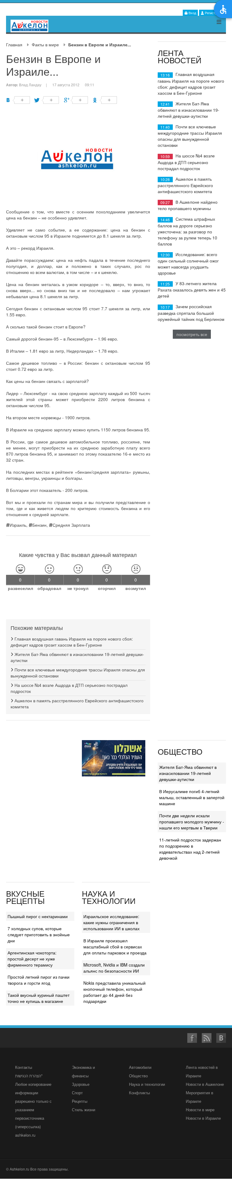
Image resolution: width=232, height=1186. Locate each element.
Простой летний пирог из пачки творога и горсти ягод (38, 980)
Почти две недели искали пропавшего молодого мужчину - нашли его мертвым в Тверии (191, 821)
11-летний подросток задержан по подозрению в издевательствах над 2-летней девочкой (190, 849)
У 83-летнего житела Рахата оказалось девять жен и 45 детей (192, 289)
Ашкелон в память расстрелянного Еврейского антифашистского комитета (185, 185)
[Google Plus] (76, 100)
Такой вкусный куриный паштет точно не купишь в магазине (38, 998)
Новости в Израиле (203, 1118)
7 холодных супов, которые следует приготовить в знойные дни (39, 934)
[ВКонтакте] (18, 100)
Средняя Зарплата (71, 525)
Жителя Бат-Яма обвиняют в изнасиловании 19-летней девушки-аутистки (188, 109)
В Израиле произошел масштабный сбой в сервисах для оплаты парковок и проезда (115, 946)
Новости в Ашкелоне (205, 1084)
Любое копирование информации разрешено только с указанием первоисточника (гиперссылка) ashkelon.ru (33, 1109)
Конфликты (139, 1092)
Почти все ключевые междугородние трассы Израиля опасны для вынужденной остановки (190, 136)
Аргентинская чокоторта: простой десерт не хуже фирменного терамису (32, 959)
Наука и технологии (147, 1084)
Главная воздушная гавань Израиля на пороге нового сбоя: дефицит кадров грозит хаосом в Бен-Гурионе (72, 642)
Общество (138, 1076)
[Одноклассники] (105, 100)
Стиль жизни (83, 1109)
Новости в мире (200, 1109)
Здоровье (80, 1084)
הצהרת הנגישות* (29, 1076)
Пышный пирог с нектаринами (38, 916)
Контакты (23, 1067)
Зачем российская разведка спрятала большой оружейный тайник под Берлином (191, 312)
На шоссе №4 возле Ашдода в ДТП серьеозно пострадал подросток (186, 162)
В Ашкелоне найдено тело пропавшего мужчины (188, 205)
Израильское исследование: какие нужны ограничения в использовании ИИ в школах (111, 922)
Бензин (39, 525)
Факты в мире (45, 44)
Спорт (77, 1092)
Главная (14, 44)
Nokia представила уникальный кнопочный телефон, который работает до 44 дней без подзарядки (114, 992)
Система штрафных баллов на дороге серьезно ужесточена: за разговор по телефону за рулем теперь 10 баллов (187, 231)
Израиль (18, 525)
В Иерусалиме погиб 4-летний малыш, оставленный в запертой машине (191, 797)
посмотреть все (191, 334)
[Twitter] (47, 100)
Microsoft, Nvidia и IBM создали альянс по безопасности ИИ (114, 968)
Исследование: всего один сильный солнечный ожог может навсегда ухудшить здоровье (188, 263)
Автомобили (140, 1067)
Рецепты (79, 1101)
